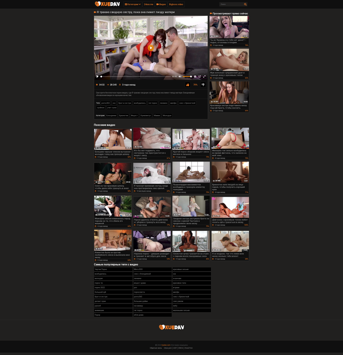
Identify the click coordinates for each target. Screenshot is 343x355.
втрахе (176, 287)
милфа (173, 103)
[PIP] (199, 76)
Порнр (97, 315)
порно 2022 (100, 287)
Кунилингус (146, 115)
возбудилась (140, 103)
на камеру (138, 306)
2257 (175, 348)
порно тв (99, 283)
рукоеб (98, 306)
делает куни (100, 301)
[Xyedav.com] (107, 6)
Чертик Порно (101, 269)
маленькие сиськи (181, 310)
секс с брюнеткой (187, 103)
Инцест (134, 115)
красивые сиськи (181, 269)
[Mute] (180, 76)
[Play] (97, 76)
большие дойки (141, 301)
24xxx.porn (168, 348)
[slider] (135, 76)
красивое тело (179, 283)
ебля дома (138, 315)
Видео (162, 4)
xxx (114, 103)
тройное (100, 108)
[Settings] (195, 76)
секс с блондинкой (142, 274)
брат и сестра (124, 103)
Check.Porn (188, 348)
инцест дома (140, 283)
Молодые (167, 115)
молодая (99, 278)
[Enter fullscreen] (204, 76)
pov (135, 287)
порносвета (139, 292)
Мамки (157, 115)
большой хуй (100, 292)
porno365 (106, 103)
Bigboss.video (176, 4)
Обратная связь (156, 348)
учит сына (111, 108)
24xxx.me (148, 4)
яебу (175, 306)
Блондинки (111, 115)
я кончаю (177, 278)
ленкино (163, 103)
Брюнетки (123, 115)
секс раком (178, 301)
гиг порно (153, 103)
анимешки (99, 310)
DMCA (180, 348)
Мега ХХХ (138, 269)
